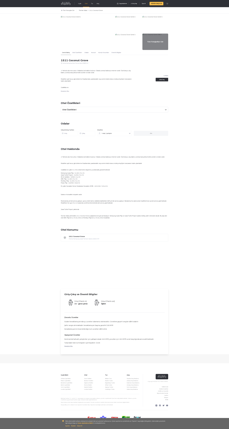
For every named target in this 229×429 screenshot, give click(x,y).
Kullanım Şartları (163, 389)
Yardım (166, 395)
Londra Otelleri (88, 389)
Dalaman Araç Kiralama (133, 383)
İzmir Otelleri (87, 378)
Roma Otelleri (88, 385)
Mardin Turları (109, 380)
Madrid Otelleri (88, 387)
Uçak (79, 3)
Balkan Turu (108, 378)
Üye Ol (144, 3)
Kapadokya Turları (110, 383)
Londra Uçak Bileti (66, 389)
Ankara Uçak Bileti (66, 378)
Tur (92, 3)
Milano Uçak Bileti (65, 380)
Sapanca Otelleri (88, 383)
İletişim (166, 397)
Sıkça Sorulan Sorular (162, 393)
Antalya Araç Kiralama (132, 385)
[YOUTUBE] (167, 405)
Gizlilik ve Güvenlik (163, 391)
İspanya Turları (109, 387)
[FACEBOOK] (160, 405)
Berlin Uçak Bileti (65, 385)
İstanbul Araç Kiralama (133, 378)
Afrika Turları (108, 385)
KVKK (166, 399)
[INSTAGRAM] (156, 405)
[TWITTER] (163, 405)
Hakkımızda (165, 386)
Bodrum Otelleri (88, 380)
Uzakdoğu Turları (109, 389)
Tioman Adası (83, 10)
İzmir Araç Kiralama (132, 387)
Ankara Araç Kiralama (132, 380)
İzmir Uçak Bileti (65, 387)
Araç (98, 3)
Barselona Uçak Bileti (66, 383)
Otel (86, 3)
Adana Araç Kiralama (132, 389)
